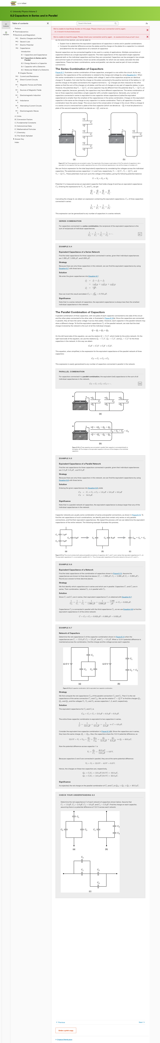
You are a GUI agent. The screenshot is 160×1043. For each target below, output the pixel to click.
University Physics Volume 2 (25, 11)
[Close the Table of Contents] (47, 23)
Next (141, 1022)
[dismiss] (147, 30)
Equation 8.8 (64, 480)
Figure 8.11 (60, 72)
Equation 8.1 (132, 75)
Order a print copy (65, 1030)
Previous (61, 1022)
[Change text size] (147, 23)
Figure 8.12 (109, 318)
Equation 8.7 (64, 268)
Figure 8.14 (120, 637)
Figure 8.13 (136, 515)
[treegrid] (30, 85)
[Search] (115, 23)
